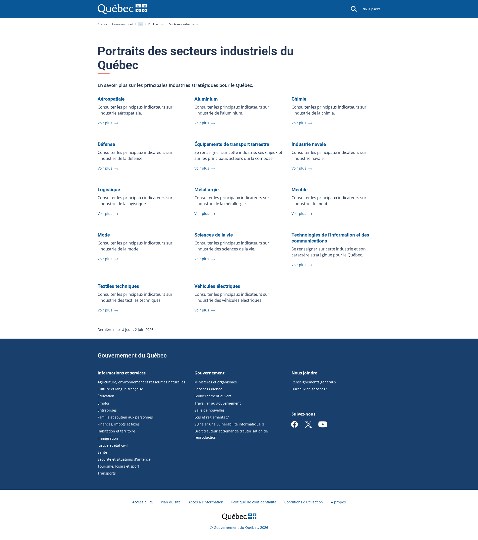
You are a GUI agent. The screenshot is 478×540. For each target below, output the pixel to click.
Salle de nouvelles (209, 410)
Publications (156, 24)
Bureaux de (308, 389)
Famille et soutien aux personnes (125, 417)
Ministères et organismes (215, 382)
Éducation (106, 396)
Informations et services (122, 373)
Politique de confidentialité (253, 502)
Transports (107, 473)
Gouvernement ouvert (212, 396)
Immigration (108, 438)
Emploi (103, 403)
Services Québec (208, 389)
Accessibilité (142, 502)
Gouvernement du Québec (132, 356)
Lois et (209, 417)
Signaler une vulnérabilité (227, 424)
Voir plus (105, 122)
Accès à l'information (205, 502)
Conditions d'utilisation (303, 502)
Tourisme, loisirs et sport (118, 466)
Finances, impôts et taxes (119, 424)
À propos (338, 502)
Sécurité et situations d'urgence (124, 459)
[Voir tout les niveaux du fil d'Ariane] (140, 24)
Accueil (103, 24)
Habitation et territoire (116, 431)
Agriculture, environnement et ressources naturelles (141, 382)
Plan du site (170, 502)
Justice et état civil (113, 445)
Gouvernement (122, 24)
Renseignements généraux (314, 382)
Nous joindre (371, 9)
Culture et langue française (120, 389)
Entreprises (107, 410)
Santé (102, 452)
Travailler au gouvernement (217, 403)
